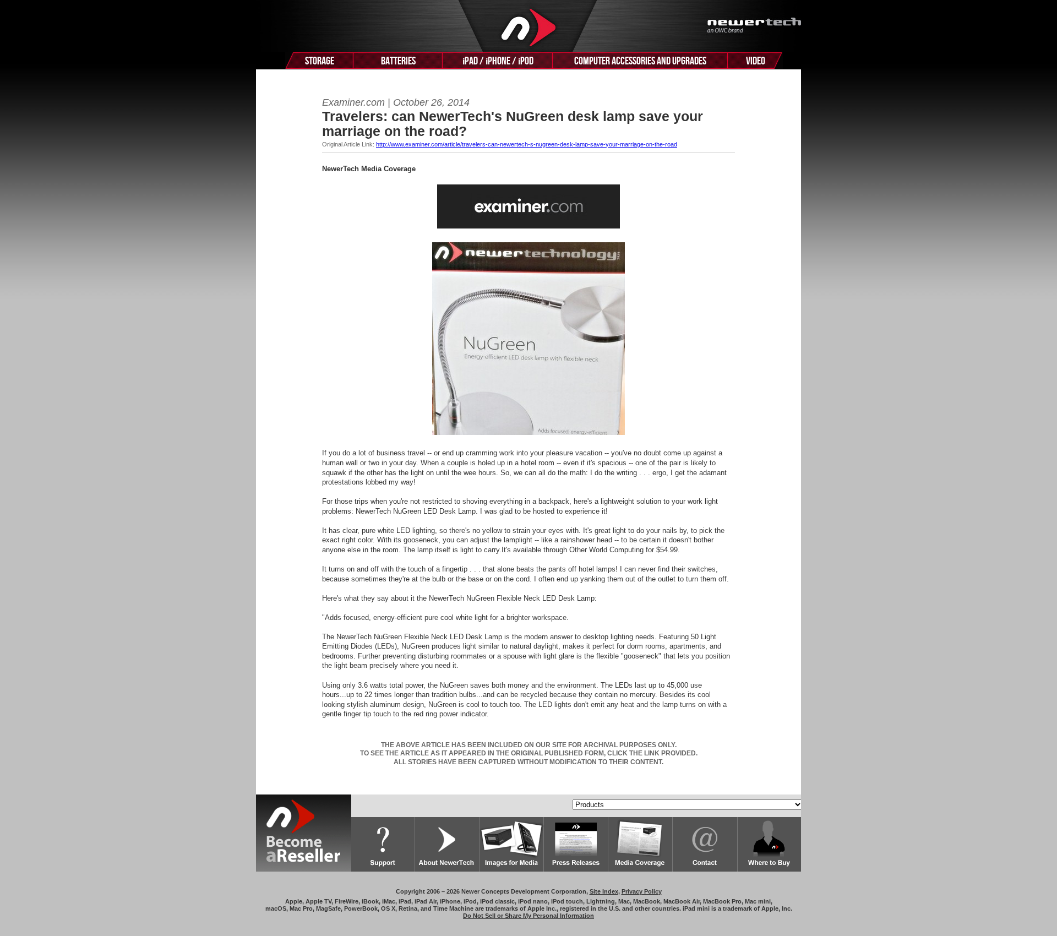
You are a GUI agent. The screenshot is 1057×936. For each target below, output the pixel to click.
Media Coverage (640, 844)
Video (755, 61)
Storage (319, 61)
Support (383, 844)
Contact (705, 844)
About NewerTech (447, 844)
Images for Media (512, 844)
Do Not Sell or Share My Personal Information (528, 915)
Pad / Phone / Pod (497, 61)
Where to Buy (769, 844)
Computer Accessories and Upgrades (640, 61)
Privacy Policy (642, 891)
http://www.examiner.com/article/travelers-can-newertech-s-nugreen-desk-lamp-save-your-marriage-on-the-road (526, 144)
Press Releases (576, 844)
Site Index (604, 891)
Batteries (398, 61)
